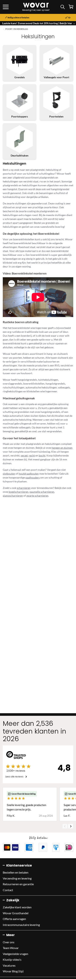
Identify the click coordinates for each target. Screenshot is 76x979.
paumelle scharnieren (42, 491)
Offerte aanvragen (14, 919)
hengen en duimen (62, 447)
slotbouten (9, 473)
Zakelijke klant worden (17, 907)
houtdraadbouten (29, 473)
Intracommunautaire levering (21, 924)
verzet (24, 455)
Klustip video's (12, 959)
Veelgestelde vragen (15, 954)
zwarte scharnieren (37, 495)
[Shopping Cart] (71, 7)
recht (32, 455)
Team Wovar (11, 948)
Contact (8, 890)
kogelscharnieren (18, 491)
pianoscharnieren (13, 495)
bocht (42, 455)
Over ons (8, 942)
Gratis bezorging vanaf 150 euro (51, 17)
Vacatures (9, 965)
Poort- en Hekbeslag (16, 29)
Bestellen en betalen (15, 872)
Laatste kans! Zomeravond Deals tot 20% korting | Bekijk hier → (38, 23)
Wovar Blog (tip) (13, 971)
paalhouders (32, 477)
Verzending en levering (17, 878)
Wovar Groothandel (15, 913)
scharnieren (23, 487)
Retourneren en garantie (18, 884)
